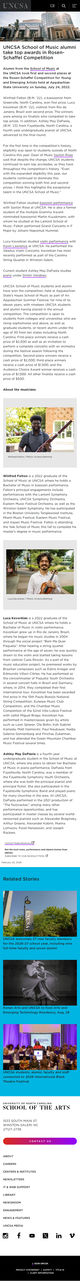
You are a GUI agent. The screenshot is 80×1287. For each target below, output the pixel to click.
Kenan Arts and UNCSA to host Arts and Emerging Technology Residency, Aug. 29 (36, 1010)
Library (9, 1194)
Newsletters (13, 1179)
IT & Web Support (16, 1187)
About (8, 1156)
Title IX (60, 1269)
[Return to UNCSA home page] (15, 6)
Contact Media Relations (19, 843)
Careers (9, 1163)
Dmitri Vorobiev (34, 275)
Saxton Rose (63, 155)
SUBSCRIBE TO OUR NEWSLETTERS (26, 856)
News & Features (16, 1217)
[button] (52, 5)
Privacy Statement (27, 1269)
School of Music (42, 68)
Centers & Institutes (19, 1171)
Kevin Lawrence (15, 246)
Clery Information (42, 1273)
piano (7, 275)
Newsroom (12, 1202)
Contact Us (40, 1141)
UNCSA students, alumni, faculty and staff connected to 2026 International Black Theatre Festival (36, 1076)
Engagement (13, 1210)
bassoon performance (56, 203)
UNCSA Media (13, 1225)
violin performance (54, 241)
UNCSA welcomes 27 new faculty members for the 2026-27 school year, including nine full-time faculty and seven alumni (37, 943)
